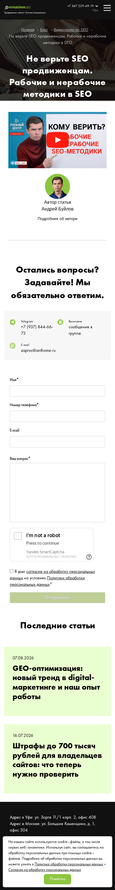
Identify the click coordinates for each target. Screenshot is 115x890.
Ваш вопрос (20, 459)
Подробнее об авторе (58, 219)
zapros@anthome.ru (38, 350)
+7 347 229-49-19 (81, 6)
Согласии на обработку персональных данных (44, 870)
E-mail (14, 430)
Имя (14, 380)
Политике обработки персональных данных (69, 864)
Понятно (57, 879)
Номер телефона (24, 405)
